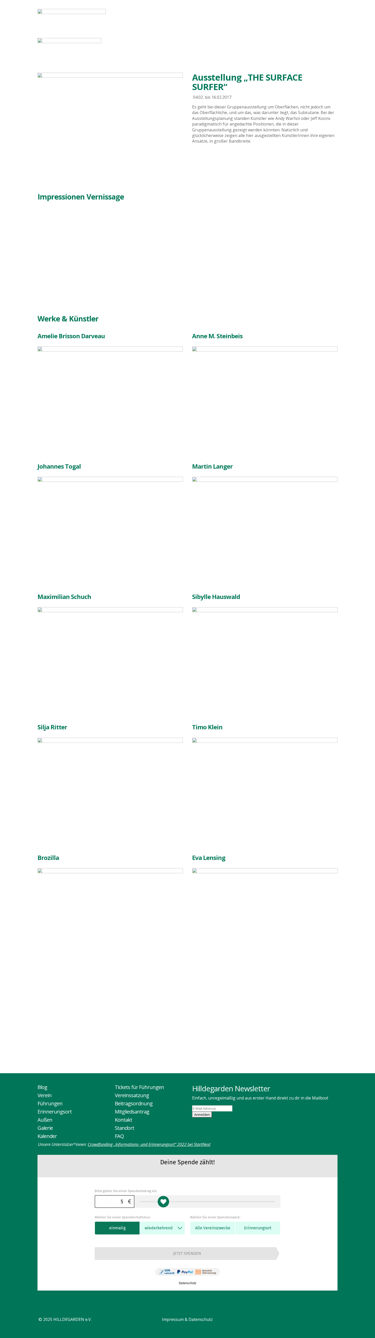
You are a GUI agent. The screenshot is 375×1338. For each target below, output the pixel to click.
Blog (144, 13)
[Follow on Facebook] (322, 1321)
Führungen (193, 13)
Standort (124, 1127)
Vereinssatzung (132, 1095)
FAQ (119, 1136)
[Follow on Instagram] (332, 1321)
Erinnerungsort (236, 13)
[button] (45, 257)
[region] (126, 257)
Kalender (325, 13)
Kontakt (123, 1119)
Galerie (297, 13)
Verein (164, 13)
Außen (273, 13)
